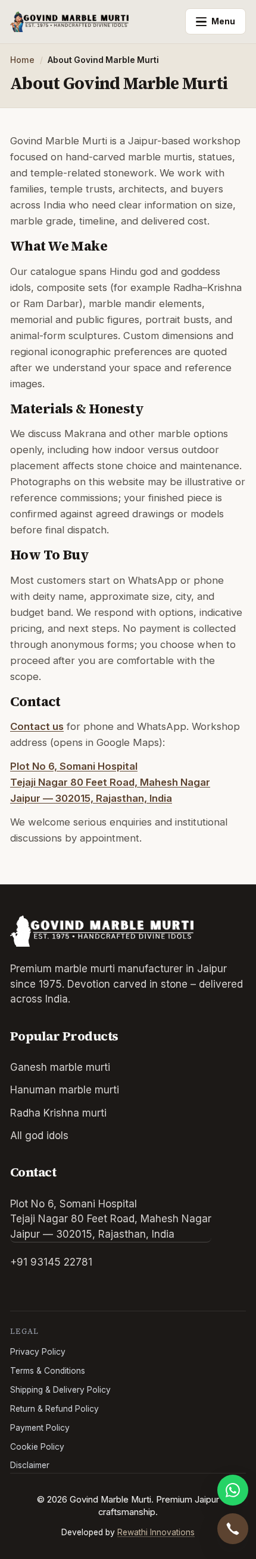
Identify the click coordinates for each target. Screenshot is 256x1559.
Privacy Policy (37, 1351)
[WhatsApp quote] (232, 1490)
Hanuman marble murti (64, 1090)
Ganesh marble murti (60, 1067)
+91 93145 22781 (51, 1262)
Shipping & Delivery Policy (60, 1389)
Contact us (37, 726)
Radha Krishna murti (58, 1113)
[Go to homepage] (93, 21)
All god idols (39, 1135)
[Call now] (232, 1528)
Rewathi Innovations (156, 1532)
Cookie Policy (37, 1447)
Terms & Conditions (47, 1370)
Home (22, 60)
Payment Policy (40, 1427)
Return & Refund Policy (54, 1408)
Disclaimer (29, 1465)
